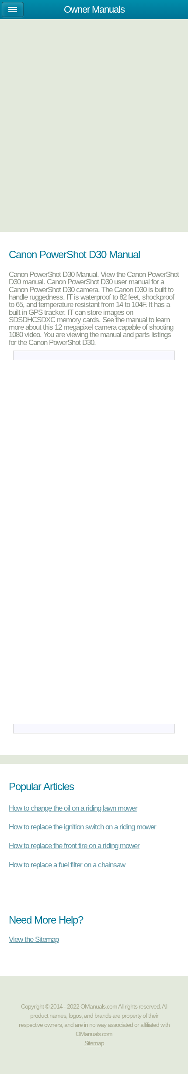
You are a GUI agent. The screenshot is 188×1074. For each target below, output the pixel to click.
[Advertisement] (94, 125)
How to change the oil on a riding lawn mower (73, 808)
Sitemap (94, 1043)
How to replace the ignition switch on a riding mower (82, 826)
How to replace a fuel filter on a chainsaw (67, 864)
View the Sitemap (34, 939)
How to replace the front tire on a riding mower (74, 845)
